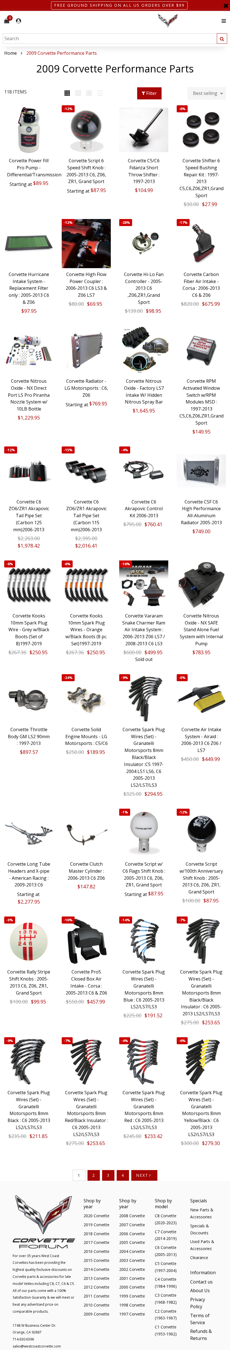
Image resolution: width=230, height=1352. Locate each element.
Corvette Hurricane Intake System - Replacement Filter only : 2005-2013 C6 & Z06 (29, 288)
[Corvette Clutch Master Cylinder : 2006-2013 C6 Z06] (86, 833)
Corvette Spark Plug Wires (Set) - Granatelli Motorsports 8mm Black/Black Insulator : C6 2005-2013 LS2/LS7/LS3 (201, 993)
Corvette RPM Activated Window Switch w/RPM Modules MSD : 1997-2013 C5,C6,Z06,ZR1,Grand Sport (201, 402)
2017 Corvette (96, 1242)
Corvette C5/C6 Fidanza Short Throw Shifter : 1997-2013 (144, 171)
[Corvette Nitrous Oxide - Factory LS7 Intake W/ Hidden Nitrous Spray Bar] (143, 350)
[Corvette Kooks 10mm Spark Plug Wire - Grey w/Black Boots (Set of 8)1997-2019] (28, 585)
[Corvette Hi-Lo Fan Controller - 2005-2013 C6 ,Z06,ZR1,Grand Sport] (143, 243)
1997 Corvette (132, 1314)
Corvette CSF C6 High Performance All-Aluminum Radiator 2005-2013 (201, 512)
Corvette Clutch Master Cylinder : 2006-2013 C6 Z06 (86, 871)
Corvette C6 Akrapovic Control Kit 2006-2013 (144, 509)
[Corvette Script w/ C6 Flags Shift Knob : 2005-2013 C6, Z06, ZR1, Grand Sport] (143, 833)
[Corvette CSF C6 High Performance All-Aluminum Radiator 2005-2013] (201, 471)
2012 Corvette (96, 1287)
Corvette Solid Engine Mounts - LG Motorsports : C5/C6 (86, 736)
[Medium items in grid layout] (67, 93)
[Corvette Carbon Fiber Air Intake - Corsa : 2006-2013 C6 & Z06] (201, 243)
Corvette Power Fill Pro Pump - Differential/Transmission (28, 168)
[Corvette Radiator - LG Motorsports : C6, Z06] (86, 350)
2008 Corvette (132, 1215)
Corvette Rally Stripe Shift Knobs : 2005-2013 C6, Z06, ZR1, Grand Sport (28, 982)
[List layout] (100, 93)
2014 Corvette (96, 1269)
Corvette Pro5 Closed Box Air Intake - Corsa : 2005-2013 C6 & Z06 (86, 982)
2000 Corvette (132, 1287)
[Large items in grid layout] (78, 93)
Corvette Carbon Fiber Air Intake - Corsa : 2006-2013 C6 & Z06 (201, 284)
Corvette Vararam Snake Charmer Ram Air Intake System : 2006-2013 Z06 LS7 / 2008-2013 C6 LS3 (143, 630)
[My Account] (18, 20)
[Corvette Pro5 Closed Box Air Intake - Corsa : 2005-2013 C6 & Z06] (86, 941)
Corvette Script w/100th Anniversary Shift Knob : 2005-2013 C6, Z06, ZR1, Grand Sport (201, 878)
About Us (200, 1290)
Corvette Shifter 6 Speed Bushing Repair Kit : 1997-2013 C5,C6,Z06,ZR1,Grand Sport (201, 178)
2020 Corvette (96, 1215)
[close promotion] (226, 5)
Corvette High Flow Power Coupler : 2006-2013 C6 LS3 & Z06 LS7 (86, 284)
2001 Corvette (132, 1278)
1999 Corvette (132, 1296)
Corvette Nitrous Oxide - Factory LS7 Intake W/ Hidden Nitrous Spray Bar (144, 391)
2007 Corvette (132, 1224)
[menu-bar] (222, 20)
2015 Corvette (96, 1260)
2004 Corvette (132, 1251)
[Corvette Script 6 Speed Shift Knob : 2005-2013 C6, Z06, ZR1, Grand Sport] (86, 129)
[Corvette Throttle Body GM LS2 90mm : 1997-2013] (28, 698)
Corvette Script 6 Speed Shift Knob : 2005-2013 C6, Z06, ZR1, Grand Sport (86, 171)
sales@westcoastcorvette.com (37, 1346)
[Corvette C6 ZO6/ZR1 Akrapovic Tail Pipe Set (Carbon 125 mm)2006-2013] (28, 471)
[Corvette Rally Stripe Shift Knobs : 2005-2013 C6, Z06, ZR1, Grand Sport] (28, 941)
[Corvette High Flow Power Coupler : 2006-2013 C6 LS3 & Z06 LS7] (86, 243)
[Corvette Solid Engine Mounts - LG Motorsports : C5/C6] (86, 698)
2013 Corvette (96, 1278)
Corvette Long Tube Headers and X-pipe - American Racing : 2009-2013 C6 (29, 874)
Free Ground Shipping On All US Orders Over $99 (119, 5)
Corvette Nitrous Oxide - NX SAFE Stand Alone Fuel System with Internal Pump (201, 630)
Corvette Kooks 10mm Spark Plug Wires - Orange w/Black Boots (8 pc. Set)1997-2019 (86, 630)
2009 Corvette (96, 1314)
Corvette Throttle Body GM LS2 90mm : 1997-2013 (29, 736)
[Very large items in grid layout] (89, 93)
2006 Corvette (132, 1233)
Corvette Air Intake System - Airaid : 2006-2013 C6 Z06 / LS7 (201, 739)
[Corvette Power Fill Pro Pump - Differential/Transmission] (28, 129)
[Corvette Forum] (188, 21)
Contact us (201, 1282)
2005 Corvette (132, 1242)
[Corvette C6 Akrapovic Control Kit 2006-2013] (143, 471)
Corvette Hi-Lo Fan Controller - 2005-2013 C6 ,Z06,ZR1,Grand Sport (144, 288)
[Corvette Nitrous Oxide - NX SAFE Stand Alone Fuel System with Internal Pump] (201, 585)
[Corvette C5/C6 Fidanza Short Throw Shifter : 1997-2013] (143, 129)
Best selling (205, 93)
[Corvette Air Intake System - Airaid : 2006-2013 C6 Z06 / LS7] (201, 698)
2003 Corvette (132, 1260)
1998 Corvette (132, 1305)
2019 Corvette (96, 1224)
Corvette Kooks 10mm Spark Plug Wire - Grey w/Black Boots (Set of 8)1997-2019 (28, 630)
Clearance (199, 1257)
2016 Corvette (96, 1251)
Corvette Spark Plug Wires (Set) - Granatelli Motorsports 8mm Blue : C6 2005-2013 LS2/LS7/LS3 (144, 989)
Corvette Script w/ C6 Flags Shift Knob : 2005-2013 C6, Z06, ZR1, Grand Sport (144, 874)
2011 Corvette (96, 1296)
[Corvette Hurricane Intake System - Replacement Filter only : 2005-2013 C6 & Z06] (28, 243)
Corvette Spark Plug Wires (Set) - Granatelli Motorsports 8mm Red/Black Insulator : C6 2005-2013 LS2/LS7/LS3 (86, 1113)
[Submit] (222, 38)
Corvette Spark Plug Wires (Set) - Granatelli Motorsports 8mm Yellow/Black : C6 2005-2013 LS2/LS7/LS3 (201, 1113)
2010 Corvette (96, 1305)
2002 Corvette (132, 1269)
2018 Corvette (96, 1233)
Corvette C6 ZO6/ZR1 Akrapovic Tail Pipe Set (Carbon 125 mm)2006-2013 (29, 516)
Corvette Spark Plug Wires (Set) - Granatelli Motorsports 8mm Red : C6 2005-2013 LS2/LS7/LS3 (144, 1109)
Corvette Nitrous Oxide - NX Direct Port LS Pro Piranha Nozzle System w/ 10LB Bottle (29, 395)
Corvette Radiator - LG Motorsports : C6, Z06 (86, 388)
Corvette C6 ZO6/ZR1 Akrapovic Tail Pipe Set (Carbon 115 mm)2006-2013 (86, 516)
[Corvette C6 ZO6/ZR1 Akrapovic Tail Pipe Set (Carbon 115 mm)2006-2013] (86, 471)
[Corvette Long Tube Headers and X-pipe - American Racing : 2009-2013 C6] (28, 833)
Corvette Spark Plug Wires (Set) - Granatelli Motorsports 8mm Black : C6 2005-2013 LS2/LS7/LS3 (29, 1109)
